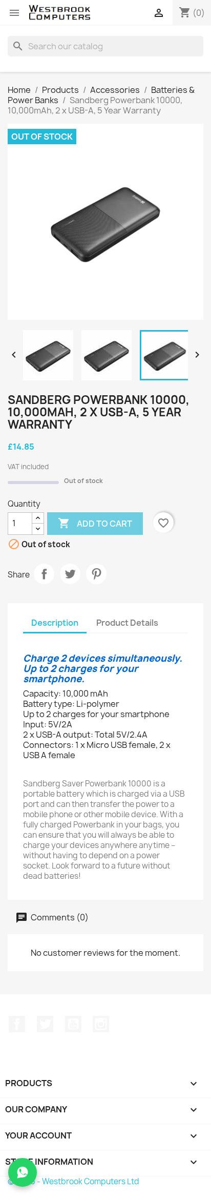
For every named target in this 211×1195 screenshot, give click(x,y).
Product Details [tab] (127, 622)
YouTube (73, 1024)
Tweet (70, 574)
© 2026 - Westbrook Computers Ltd (73, 1181)
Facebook (17, 1024)
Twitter (45, 1024)
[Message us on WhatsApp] (22, 1172)
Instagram (101, 1024)
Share (44, 574)
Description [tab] (54, 622)
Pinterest (96, 574)
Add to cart (95, 523)
